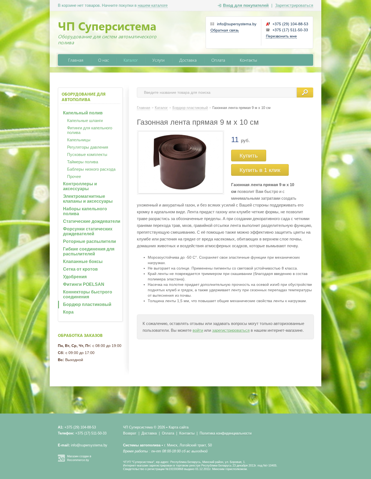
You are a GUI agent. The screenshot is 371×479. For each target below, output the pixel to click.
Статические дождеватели (91, 221)
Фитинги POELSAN (83, 284)
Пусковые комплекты (87, 154)
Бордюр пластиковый (87, 304)
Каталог (131, 60)
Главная (75, 60)
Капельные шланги (85, 120)
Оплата (218, 60)
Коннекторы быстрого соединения (87, 294)
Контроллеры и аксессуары (80, 186)
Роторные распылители (89, 241)
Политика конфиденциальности (225, 433)
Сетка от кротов (80, 269)
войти (198, 330)
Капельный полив (83, 113)
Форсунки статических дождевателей (87, 231)
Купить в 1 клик (260, 170)
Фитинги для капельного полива (89, 130)
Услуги (158, 60)
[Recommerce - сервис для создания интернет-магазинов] (61, 460)
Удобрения (75, 276)
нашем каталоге (153, 5)
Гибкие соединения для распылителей (88, 251)
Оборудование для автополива (84, 96)
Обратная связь (224, 30)
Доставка (188, 60)
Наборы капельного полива (85, 211)
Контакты (248, 60)
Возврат (129, 433)
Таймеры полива (82, 161)
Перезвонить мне (281, 36)
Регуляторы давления (87, 147)
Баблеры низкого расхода (91, 169)
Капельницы (78, 139)
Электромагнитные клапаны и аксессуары (88, 199)
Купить (249, 155)
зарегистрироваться (231, 330)
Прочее (74, 176)
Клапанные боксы (83, 261)
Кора (68, 312)
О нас (103, 60)
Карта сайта (178, 427)
